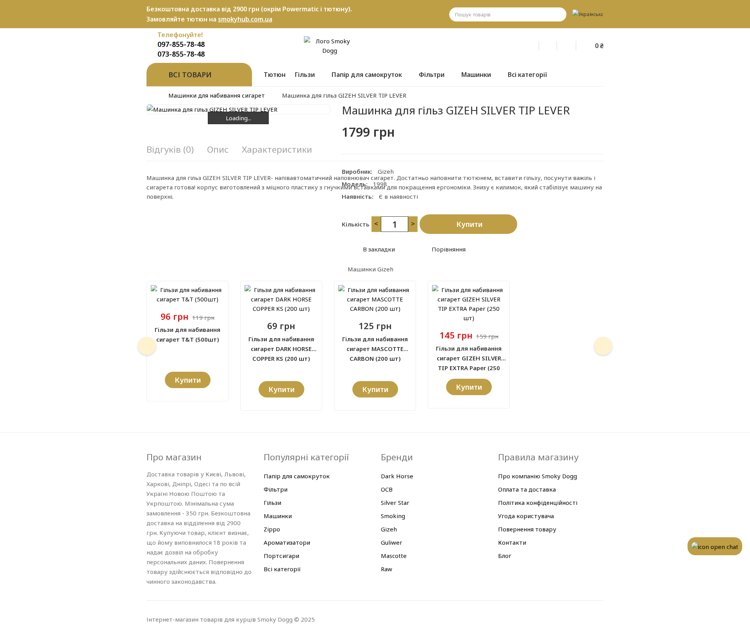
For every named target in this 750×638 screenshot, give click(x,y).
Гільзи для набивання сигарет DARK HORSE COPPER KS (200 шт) (281, 344)
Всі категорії (282, 569)
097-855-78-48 (181, 44)
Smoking (393, 516)
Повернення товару (527, 529)
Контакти (512, 542)
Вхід (535, 44)
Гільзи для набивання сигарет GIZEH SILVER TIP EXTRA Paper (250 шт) (469, 353)
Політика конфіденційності (537, 502)
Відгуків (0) (170, 149)
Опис (218, 149)
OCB (387, 489)
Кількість (356, 224)
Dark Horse (397, 476)
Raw (386, 569)
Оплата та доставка (527, 489)
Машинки (278, 516)
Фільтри (276, 489)
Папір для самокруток (297, 476)
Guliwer (391, 542)
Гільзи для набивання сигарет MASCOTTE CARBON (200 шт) (375, 344)
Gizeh (386, 171)
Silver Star (395, 502)
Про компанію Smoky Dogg (537, 476)
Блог (504, 556)
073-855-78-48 (181, 54)
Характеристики (277, 149)
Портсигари (281, 556)
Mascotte (394, 556)
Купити (469, 224)
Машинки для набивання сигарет (216, 95)
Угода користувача (526, 516)
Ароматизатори (287, 542)
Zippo (272, 529)
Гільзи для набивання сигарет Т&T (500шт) (187, 334)
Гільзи (272, 502)
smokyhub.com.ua (245, 19)
